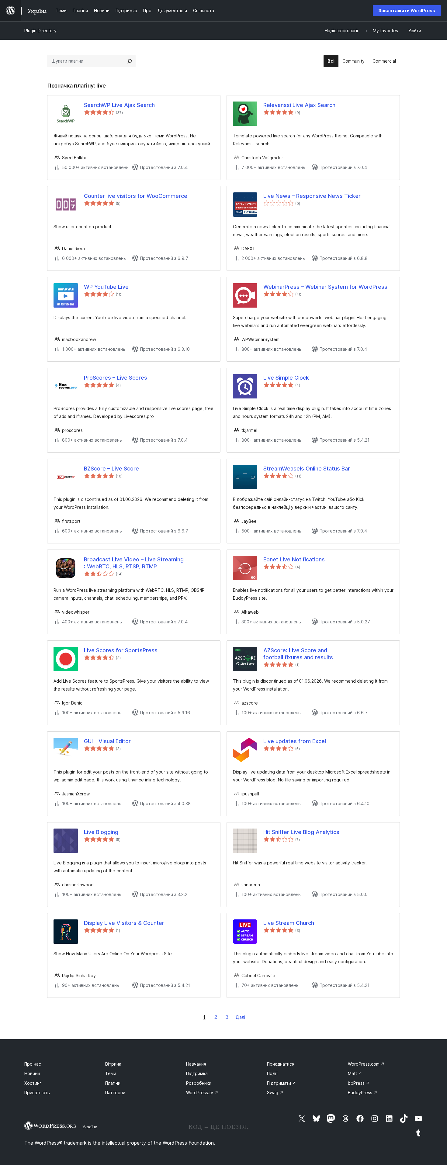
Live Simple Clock (286, 377)
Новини (32, 1073)
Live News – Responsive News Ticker (312, 196)
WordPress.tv (202, 1092)
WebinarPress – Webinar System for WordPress (325, 287)
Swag (275, 1092)
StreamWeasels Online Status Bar (306, 468)
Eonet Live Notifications (294, 559)
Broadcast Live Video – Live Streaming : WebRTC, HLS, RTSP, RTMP (134, 563)
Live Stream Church (288, 923)
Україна (89, 1126)
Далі (240, 1017)
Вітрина (113, 1064)
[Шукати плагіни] (129, 61)
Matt (355, 1073)
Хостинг (32, 1083)
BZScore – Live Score (111, 468)
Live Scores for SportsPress (121, 650)
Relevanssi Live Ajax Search (299, 105)
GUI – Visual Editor (107, 741)
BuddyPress (362, 1092)
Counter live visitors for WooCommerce (135, 196)
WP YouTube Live (106, 287)
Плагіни (112, 1083)
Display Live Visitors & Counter (124, 923)
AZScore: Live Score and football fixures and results (298, 653)
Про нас (32, 1064)
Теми (110, 1073)
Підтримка (197, 1073)
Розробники (198, 1083)
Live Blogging (101, 832)
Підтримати (281, 1083)
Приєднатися (280, 1064)
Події (272, 1073)
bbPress (359, 1083)
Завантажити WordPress (407, 10)
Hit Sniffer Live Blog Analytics (301, 832)
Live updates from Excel (294, 741)
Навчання (196, 1064)
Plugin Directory (40, 30)
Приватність (37, 1092)
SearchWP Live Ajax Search (119, 105)
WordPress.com (366, 1064)
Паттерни (115, 1092)
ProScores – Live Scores (115, 377)
